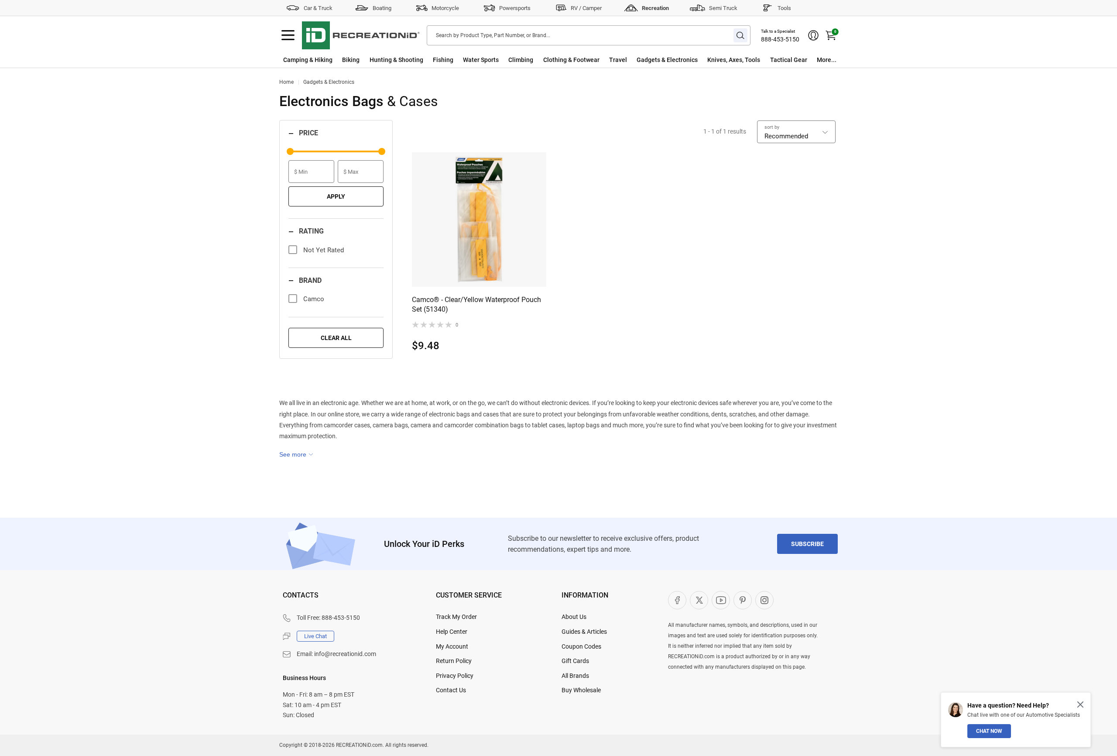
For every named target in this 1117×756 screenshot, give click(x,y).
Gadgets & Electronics (667, 59)
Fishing (443, 59)
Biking (351, 59)
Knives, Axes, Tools (733, 59)
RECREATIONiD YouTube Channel (721, 600)
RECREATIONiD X (699, 600)
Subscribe (807, 543)
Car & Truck (318, 8)
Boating (382, 8)
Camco (313, 299)
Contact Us (451, 690)
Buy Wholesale (581, 690)
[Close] (1080, 704)
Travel (618, 59)
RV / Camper (586, 8)
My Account (452, 646)
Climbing (520, 59)
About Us (574, 616)
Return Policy (454, 660)
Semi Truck (723, 8)
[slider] (290, 151)
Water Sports (481, 59)
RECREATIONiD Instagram (764, 600)
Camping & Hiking (307, 59)
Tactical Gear (788, 59)
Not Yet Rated (323, 250)
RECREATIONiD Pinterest (742, 600)
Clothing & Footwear (571, 59)
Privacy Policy (454, 675)
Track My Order (456, 616)
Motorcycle (445, 8)
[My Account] (813, 35)
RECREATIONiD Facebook (677, 600)
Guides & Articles (584, 631)
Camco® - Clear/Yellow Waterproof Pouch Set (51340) (476, 304)
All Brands (575, 675)
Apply (336, 196)
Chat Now (989, 731)
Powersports (515, 8)
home (286, 82)
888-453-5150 (780, 39)
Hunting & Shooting (396, 59)
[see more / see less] (296, 454)
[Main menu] (288, 35)
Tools (784, 8)
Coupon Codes (581, 646)
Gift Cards (575, 660)
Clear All (336, 337)
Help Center (451, 631)
